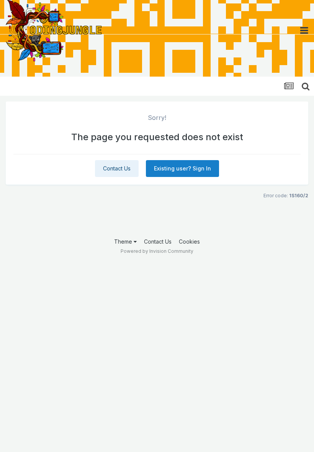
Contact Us (117, 168)
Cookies (189, 241)
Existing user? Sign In (182, 168)
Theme (124, 241)
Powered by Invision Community (157, 251)
